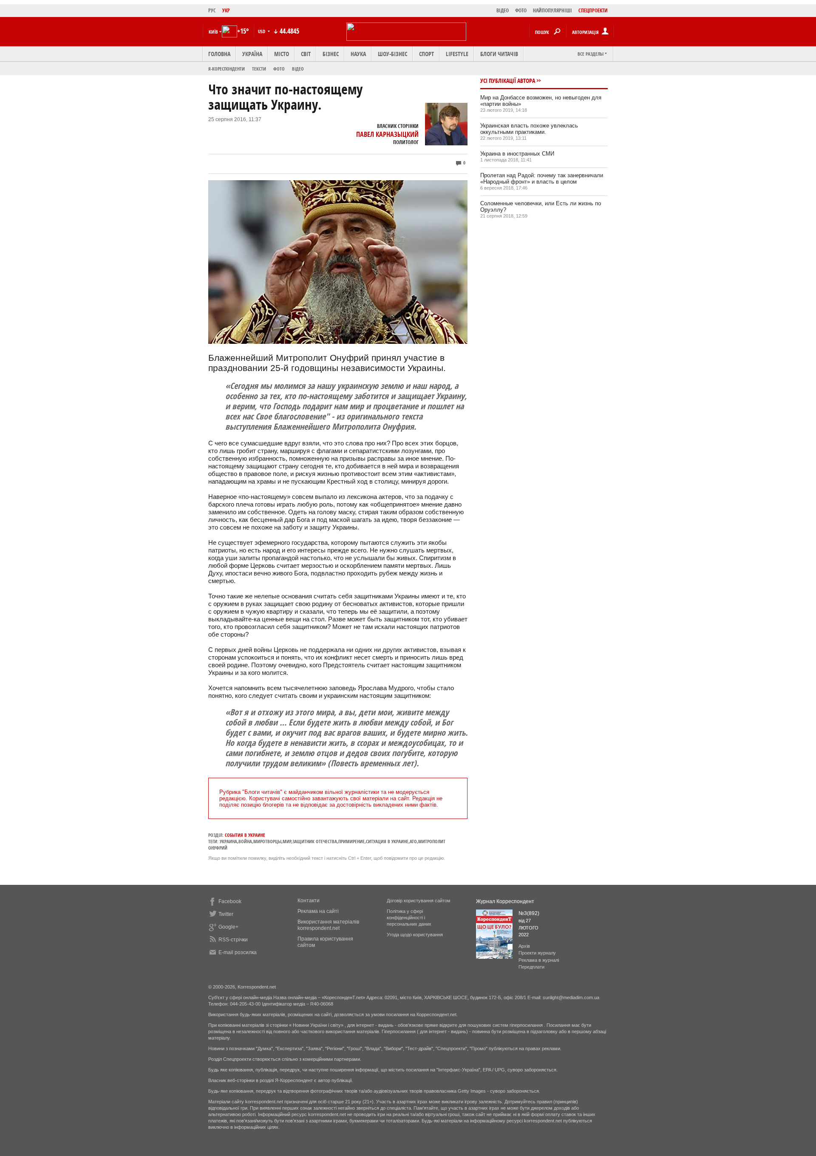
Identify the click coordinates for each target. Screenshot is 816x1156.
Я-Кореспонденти (226, 68)
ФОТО (521, 10)
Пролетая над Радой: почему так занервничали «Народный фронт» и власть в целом (541, 178)
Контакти (309, 901)
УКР (226, 10)
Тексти (259, 68)
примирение (351, 841)
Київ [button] (213, 31)
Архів (524, 946)
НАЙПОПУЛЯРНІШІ (552, 10)
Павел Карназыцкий (387, 134)
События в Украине (245, 835)
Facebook (229, 901)
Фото (279, 68)
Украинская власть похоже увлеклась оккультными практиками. (529, 128)
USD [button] (262, 31)
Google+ (228, 927)
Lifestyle (457, 54)
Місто (281, 54)
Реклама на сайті (318, 911)
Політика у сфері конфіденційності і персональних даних (409, 917)
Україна (252, 54)
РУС (212, 10)
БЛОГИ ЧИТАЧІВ (499, 54)
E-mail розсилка (237, 952)
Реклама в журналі (538, 960)
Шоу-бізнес (392, 54)
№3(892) (528, 913)
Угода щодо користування (415, 934)
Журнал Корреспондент (505, 901)
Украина (228, 841)
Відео (298, 68)
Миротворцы (267, 841)
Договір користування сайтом (418, 900)
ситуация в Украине (387, 841)
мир (287, 841)
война (245, 841)
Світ (306, 54)
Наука (358, 54)
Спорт (426, 54)
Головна (219, 54)
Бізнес (331, 54)
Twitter (225, 914)
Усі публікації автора (507, 80)
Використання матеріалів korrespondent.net (328, 925)
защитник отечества (314, 841)
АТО (413, 841)
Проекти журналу (537, 952)
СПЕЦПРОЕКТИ (593, 10)
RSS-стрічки (233, 940)
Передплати (531, 966)
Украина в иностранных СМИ (517, 153)
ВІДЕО (502, 10)
